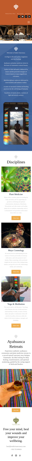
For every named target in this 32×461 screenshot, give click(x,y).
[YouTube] (29, 16)
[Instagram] (22, 16)
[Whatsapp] (26, 16)
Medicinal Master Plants (10, 13)
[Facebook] (19, 16)
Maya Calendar (20, 13)
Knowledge (27, 13)
